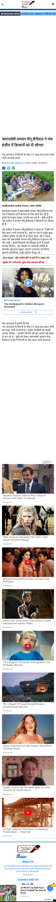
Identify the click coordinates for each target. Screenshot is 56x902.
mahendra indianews (14, 163)
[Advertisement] (28, 44)
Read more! (28, 875)
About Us (28, 861)
